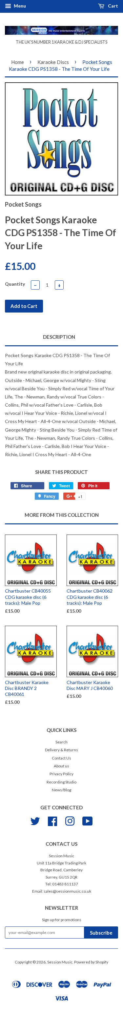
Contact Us (61, 758)
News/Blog (61, 789)
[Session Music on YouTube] (87, 820)
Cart (112, 6)
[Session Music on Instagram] (70, 820)
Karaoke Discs (53, 62)
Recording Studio (61, 782)
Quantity (15, 284)
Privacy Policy (61, 773)
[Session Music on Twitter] (35, 820)
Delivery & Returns (61, 749)
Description (59, 337)
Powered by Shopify (91, 962)
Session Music (59, 962)
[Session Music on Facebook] (52, 820)
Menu (19, 6)
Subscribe (101, 933)
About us (61, 765)
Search (61, 741)
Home (17, 62)
